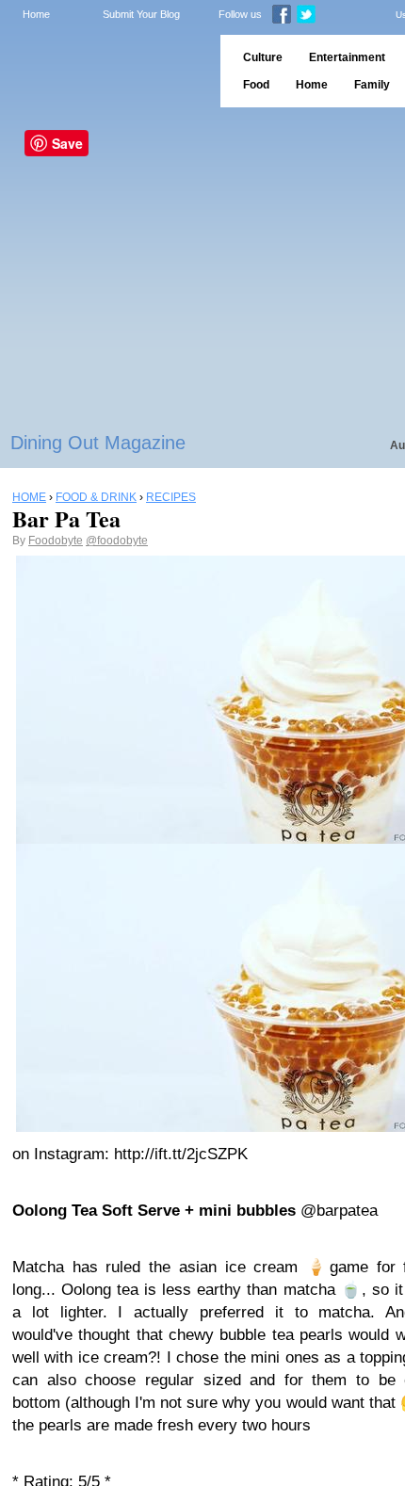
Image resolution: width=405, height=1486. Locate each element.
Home (36, 14)
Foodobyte (55, 540)
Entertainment (347, 57)
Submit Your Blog (141, 14)
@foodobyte (117, 540)
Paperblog (104, 71)
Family (372, 84)
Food (256, 84)
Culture (263, 57)
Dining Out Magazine (98, 442)
